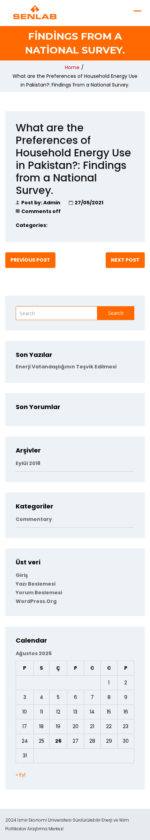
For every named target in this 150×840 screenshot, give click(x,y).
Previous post (30, 259)
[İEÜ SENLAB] (35, 12)
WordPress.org (36, 601)
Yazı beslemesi (35, 583)
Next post (125, 259)
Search (115, 313)
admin (51, 202)
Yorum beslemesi (39, 592)
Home (72, 67)
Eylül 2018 (28, 463)
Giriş (22, 575)
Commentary (34, 519)
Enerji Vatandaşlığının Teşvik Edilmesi (66, 366)
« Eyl (20, 774)
